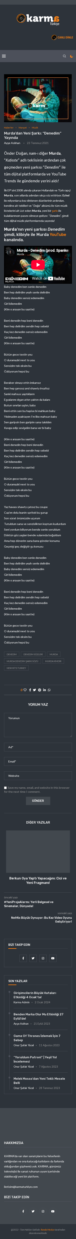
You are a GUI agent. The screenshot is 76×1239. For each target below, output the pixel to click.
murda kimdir (53, 661)
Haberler (9, 127)
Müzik (35, 127)
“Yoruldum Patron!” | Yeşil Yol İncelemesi (35, 1059)
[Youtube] (53, 958)
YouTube (58, 234)
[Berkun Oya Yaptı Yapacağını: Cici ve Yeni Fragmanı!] (38, 851)
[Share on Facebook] (30, 690)
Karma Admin (22, 1002)
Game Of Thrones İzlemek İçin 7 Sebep (37, 1038)
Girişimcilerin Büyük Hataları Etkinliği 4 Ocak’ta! (35, 995)
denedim (12, 654)
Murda (54, 654)
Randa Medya (47, 1229)
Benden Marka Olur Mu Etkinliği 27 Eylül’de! (38, 1016)
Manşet (23, 127)
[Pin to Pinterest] (39, 690)
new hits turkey (16, 668)
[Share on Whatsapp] (49, 690)
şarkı (55, 210)
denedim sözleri (33, 654)
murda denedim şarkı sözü (22, 661)
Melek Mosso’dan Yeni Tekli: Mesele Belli (39, 1081)
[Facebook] (23, 958)
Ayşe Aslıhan (12, 143)
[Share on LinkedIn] (44, 690)
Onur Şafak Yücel (24, 1045)
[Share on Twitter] (34, 690)
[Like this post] (25, 690)
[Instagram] (43, 958)
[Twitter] (33, 958)
